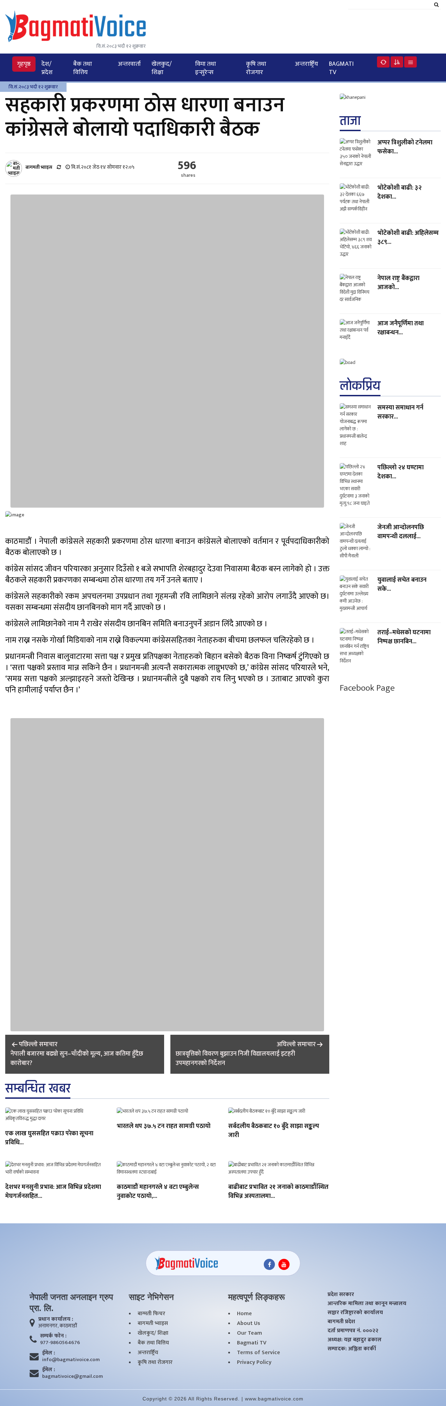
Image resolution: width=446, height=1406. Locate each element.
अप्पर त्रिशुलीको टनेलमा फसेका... (404, 147)
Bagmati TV (341, 68)
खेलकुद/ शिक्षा (162, 68)
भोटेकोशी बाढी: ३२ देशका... (399, 192)
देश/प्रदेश (47, 68)
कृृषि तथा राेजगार (256, 68)
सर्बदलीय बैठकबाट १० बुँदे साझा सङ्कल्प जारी (273, 1131)
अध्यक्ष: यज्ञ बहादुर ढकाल (355, 1340)
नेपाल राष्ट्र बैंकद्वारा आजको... (398, 283)
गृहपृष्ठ (24, 64)
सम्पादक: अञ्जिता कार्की (352, 1349)
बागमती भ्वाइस (153, 1323)
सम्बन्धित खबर (37, 1088)
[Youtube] (284, 1264)
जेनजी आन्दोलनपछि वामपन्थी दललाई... (400, 532)
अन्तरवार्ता (129, 64)
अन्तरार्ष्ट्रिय (306, 64)
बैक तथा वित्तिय (82, 68)
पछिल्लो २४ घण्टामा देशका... (400, 472)
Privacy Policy (254, 1362)
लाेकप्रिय (360, 386)
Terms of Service (258, 1353)
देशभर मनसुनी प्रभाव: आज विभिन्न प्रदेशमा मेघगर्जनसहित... (53, 1192)
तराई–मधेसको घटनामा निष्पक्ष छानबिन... (404, 637)
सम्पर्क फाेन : (53, 1336)
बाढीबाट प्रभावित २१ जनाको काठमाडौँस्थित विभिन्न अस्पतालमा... (278, 1192)
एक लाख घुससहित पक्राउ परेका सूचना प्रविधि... (49, 1138)
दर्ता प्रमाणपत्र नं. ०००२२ (353, 1331)
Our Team (249, 1333)
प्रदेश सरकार (341, 1294)
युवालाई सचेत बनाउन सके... (401, 584)
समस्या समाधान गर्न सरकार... (400, 412)
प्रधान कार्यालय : (55, 1319)
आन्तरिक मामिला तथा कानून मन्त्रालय (367, 1303)
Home (244, 1314)
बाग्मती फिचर (151, 1314)
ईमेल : (48, 1353)
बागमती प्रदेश (341, 1322)
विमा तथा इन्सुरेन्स (205, 68)
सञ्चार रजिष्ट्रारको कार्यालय (355, 1313)
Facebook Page (367, 688)
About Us (248, 1323)
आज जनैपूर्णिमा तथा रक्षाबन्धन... (400, 328)
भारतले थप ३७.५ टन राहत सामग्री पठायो (163, 1126)
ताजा (350, 121)
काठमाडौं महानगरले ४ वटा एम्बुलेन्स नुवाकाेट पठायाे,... (158, 1192)
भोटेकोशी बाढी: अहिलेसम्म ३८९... (408, 237)
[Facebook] (269, 1264)
